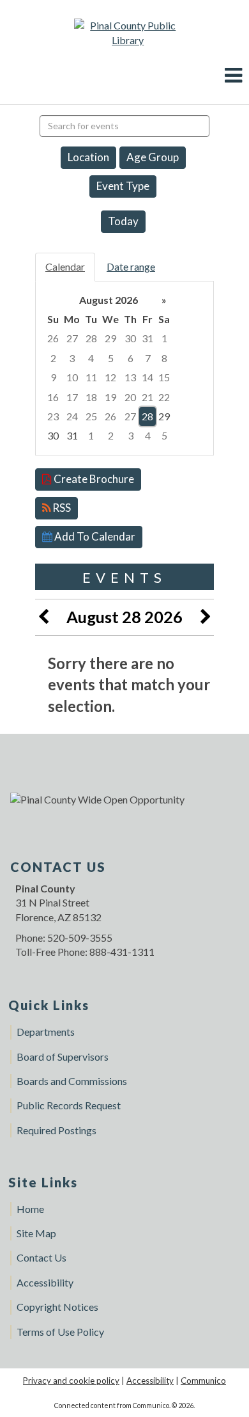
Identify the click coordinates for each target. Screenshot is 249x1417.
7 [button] (148, 358)
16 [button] (53, 397)
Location (88, 157)
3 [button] (72, 358)
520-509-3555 (79, 937)
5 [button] (111, 358)
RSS (60, 507)
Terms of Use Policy (60, 1332)
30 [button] (130, 338)
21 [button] (147, 397)
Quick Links (48, 1005)
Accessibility (45, 1282)
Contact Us (41, 1257)
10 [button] (72, 377)
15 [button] (164, 377)
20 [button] (130, 397)
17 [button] (72, 397)
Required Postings (56, 1130)
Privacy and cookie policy (71, 1380)
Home (30, 1209)
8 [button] (164, 358)
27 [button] (72, 338)
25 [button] (91, 416)
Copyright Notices (57, 1307)
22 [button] (164, 397)
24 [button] (72, 416)
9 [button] (53, 377)
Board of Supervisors (63, 1056)
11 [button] (91, 377)
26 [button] (53, 338)
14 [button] (147, 377)
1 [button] (164, 338)
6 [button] (130, 358)
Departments (46, 1031)
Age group (152, 157)
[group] (124, 368)
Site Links (43, 1182)
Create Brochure (93, 479)
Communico (203, 1380)
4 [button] (91, 358)
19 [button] (110, 397)
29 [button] (110, 338)
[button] (233, 75)
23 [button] (53, 416)
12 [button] (110, 377)
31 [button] (147, 338)
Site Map (36, 1233)
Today (123, 221)
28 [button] (91, 338)
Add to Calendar (93, 536)
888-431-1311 (122, 952)
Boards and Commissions (72, 1081)
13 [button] (130, 377)
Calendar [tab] (65, 266)
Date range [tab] (131, 266)
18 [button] (91, 397)
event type (122, 186)
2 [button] (53, 358)
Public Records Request (69, 1105)
